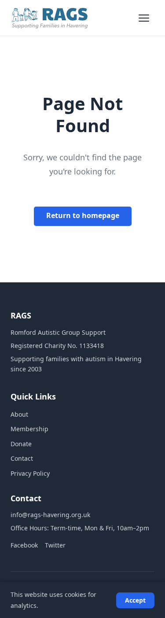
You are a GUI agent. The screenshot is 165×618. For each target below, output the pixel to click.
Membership (29, 429)
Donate (21, 444)
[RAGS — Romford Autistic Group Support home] (50, 18)
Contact (22, 458)
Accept (135, 600)
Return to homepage (82, 215)
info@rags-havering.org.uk (50, 515)
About (19, 414)
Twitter (55, 545)
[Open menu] (144, 18)
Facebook (24, 545)
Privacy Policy (30, 473)
